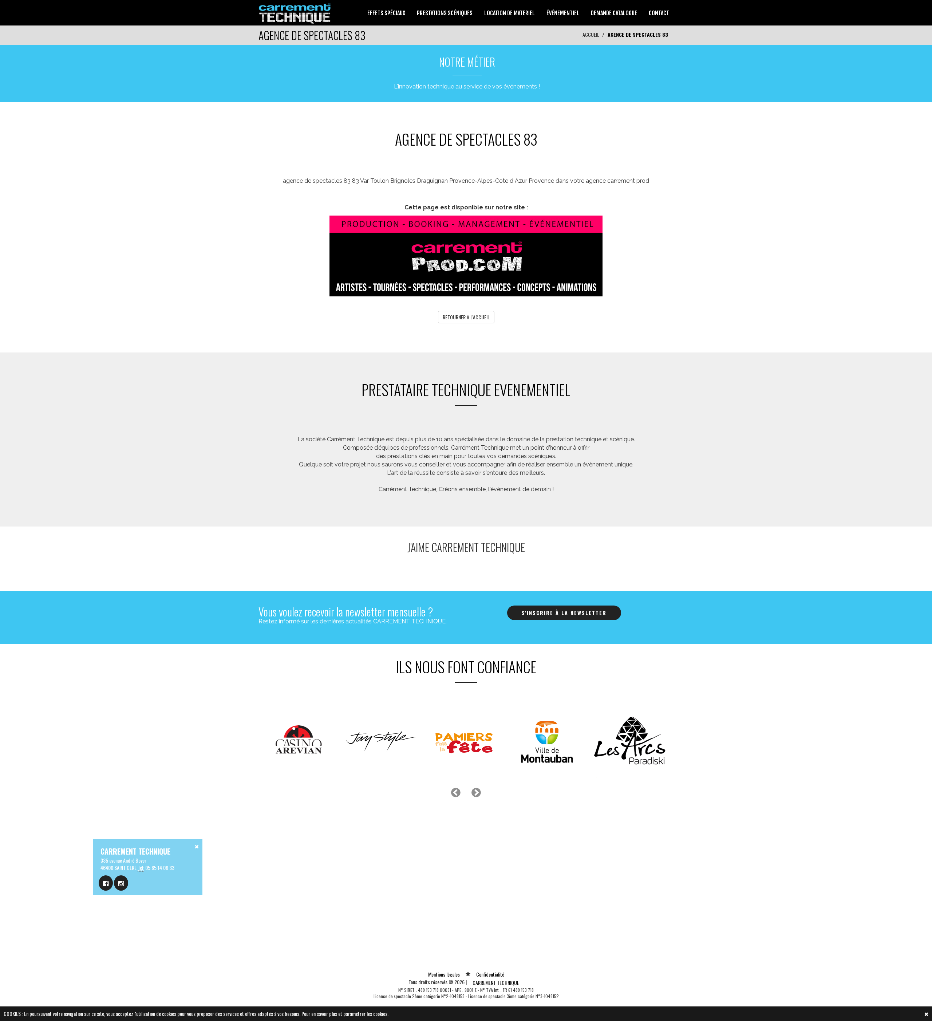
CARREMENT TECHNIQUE (496, 982)
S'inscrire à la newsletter (564, 612)
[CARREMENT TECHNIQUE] (295, 12)
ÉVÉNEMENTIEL (562, 13)
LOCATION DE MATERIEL (509, 13)
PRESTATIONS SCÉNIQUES (445, 13)
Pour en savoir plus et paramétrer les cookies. (344, 1013)
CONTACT (659, 13)
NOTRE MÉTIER (467, 62)
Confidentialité (490, 974)
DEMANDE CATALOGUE (614, 13)
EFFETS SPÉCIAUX (386, 13)
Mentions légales (444, 974)
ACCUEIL (590, 34)
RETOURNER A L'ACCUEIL (466, 317)
